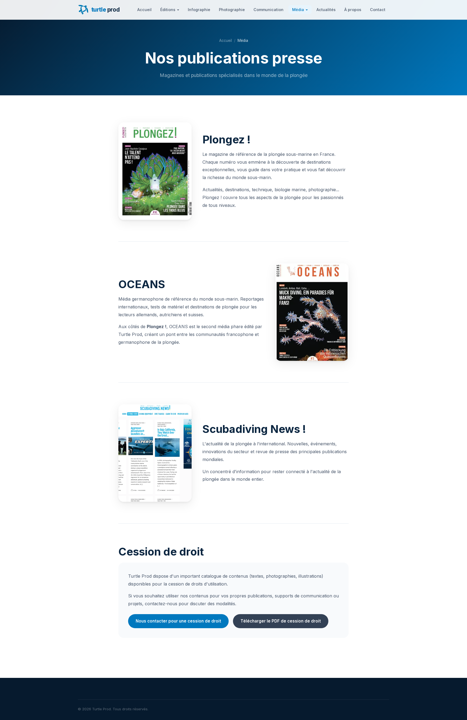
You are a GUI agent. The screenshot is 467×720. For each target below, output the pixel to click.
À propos (352, 9)
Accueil (144, 9)
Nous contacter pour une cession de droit (178, 621)
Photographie (232, 9)
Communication (268, 9)
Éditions (167, 9)
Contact (377, 9)
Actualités (326, 9)
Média (298, 9)
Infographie (199, 9)
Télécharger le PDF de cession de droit (281, 621)
